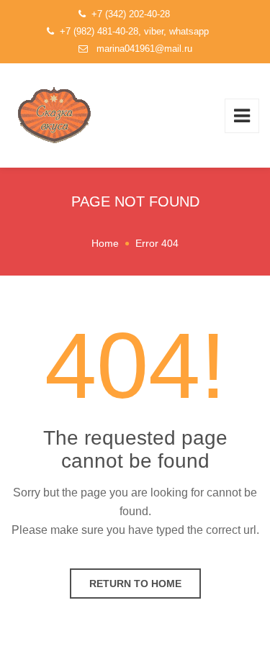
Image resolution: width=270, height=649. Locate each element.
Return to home (135, 583)
